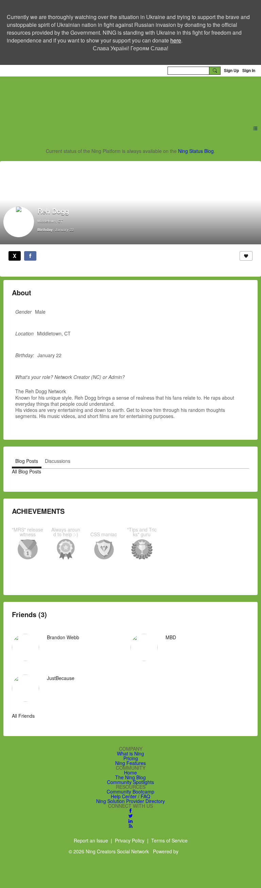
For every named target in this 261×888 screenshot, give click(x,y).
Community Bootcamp (130, 791)
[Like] (246, 256)
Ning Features (130, 763)
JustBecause (60, 678)
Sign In (248, 70)
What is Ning (130, 753)
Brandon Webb (63, 637)
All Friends (23, 715)
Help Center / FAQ (130, 796)
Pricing (130, 758)
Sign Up (231, 70)
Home (130, 772)
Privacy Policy (129, 840)
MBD (171, 637)
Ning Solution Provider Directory (130, 801)
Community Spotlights (130, 782)
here (175, 40)
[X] (14, 256)
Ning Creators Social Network (94, 97)
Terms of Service (169, 840)
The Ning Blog (130, 777)
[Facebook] (30, 256)
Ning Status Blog (196, 150)
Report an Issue (91, 840)
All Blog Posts (26, 471)
